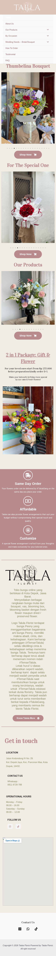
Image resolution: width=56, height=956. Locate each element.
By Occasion (11, 36)
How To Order (11, 48)
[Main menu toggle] (50, 7)
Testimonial (10, 54)
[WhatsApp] (28, 929)
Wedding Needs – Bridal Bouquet (20, 42)
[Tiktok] (36, 929)
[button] (4, 111)
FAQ (7, 60)
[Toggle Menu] (47, 30)
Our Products (11, 30)
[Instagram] (19, 929)
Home (8, 17)
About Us (9, 24)
